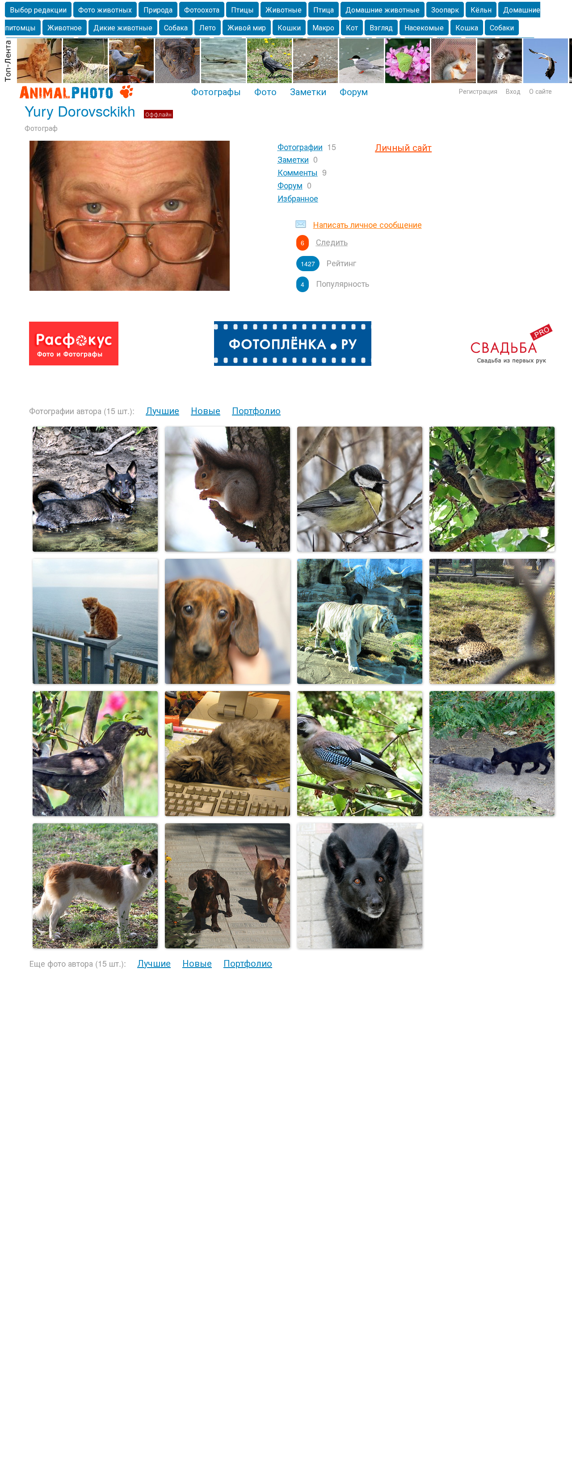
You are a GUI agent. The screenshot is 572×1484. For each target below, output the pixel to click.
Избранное (298, 198)
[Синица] (359, 549)
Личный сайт (403, 147)
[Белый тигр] (359, 681)
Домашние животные (382, 9)
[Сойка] (359, 813)
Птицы (242, 9)
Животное (64, 27)
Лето (207, 27)
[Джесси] (359, 945)
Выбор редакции (38, 9)
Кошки (289, 27)
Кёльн (481, 9)
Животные (283, 9)
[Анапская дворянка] (95, 945)
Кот (352, 27)
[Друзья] (492, 813)
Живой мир (246, 27)
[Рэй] (227, 681)
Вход (513, 91)
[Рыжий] (95, 681)
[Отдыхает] (492, 681)
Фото (265, 91)
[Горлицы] (492, 549)
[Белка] (227, 549)
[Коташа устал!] (227, 813)
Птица (323, 9)
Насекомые (424, 27)
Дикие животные (122, 27)
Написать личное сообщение (367, 224)
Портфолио (256, 410)
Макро (323, 27)
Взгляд (381, 27)
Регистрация (478, 91)
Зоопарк (445, 9)
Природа (157, 9)
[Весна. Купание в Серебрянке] (95, 549)
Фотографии (300, 146)
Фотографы (216, 91)
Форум (354, 91)
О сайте (540, 91)
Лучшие (162, 410)
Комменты (298, 172)
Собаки (502, 27)
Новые (205, 410)
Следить (332, 241)
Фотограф (41, 128)
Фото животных (105, 9)
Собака (176, 27)
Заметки (308, 91)
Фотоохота (201, 9)
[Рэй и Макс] (227, 945)
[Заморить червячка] (95, 813)
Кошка (466, 27)
